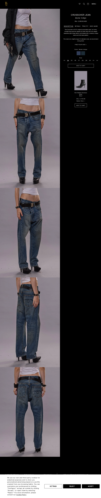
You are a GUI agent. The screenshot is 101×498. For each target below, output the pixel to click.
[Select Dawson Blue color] (83, 53)
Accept (91, 486)
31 (93, 60)
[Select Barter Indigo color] (79, 53)
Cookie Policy (21, 495)
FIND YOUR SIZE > (81, 44)
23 (64, 60)
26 (75, 60)
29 (86, 60)
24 (68, 60)
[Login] (81, 3)
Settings (53, 486)
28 (82, 60)
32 (97, 60)
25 (71, 60)
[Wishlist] (79, 3)
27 (79, 60)
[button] (84, 4)
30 (90, 60)
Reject (72, 486)
